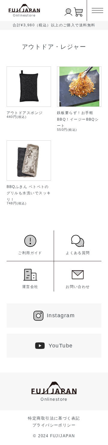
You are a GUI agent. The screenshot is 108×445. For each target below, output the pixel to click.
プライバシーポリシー (54, 425)
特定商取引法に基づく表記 (54, 418)
